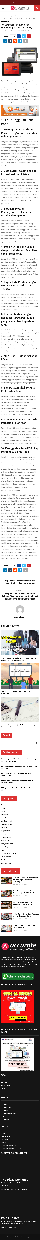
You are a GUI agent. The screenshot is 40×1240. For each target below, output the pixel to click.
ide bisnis (4, 827)
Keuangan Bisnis (6, 837)
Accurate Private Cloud (8, 1113)
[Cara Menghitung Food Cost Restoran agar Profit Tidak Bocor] (6, 893)
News (3, 1088)
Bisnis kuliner (5, 818)
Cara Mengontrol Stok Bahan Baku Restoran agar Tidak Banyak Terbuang (25, 880)
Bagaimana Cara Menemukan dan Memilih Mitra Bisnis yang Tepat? (20, 582)
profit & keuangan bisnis (9, 853)
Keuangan (4, 834)
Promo (3, 1133)
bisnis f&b (4, 815)
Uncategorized (5, 21)
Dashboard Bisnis (7, 821)
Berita (3, 808)
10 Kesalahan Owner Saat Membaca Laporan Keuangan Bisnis (26, 915)
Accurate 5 (4, 1104)
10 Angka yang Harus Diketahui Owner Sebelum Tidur (24, 927)
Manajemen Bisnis (7, 844)
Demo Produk (5, 1136)
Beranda (4, 1082)
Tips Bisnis (4, 860)
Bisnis (3, 811)
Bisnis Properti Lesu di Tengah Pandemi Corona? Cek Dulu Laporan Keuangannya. (19, 659)
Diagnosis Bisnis (6, 824)
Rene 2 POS (5, 1116)
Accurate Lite (5, 1110)
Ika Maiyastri (6, 31)
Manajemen (5, 840)
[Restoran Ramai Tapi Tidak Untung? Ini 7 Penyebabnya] (6, 904)
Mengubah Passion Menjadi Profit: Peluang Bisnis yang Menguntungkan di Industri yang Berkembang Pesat (20, 596)
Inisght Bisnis (5, 831)
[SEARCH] (36, 743)
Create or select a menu (20, 3)
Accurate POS (5, 1119)
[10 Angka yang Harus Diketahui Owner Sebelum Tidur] (6, 928)
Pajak (3, 850)
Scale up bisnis (6, 857)
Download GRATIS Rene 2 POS (11, 1148)
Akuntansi (4, 805)
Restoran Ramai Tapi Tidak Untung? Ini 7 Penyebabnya (23, 903)
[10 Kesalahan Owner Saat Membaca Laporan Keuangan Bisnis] (6, 916)
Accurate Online (6, 1107)
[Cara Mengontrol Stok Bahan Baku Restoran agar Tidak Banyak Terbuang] (6, 880)
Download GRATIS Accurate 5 (10, 1145)
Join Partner (5, 1139)
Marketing (4, 847)
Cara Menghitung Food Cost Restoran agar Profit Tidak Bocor (25, 892)
